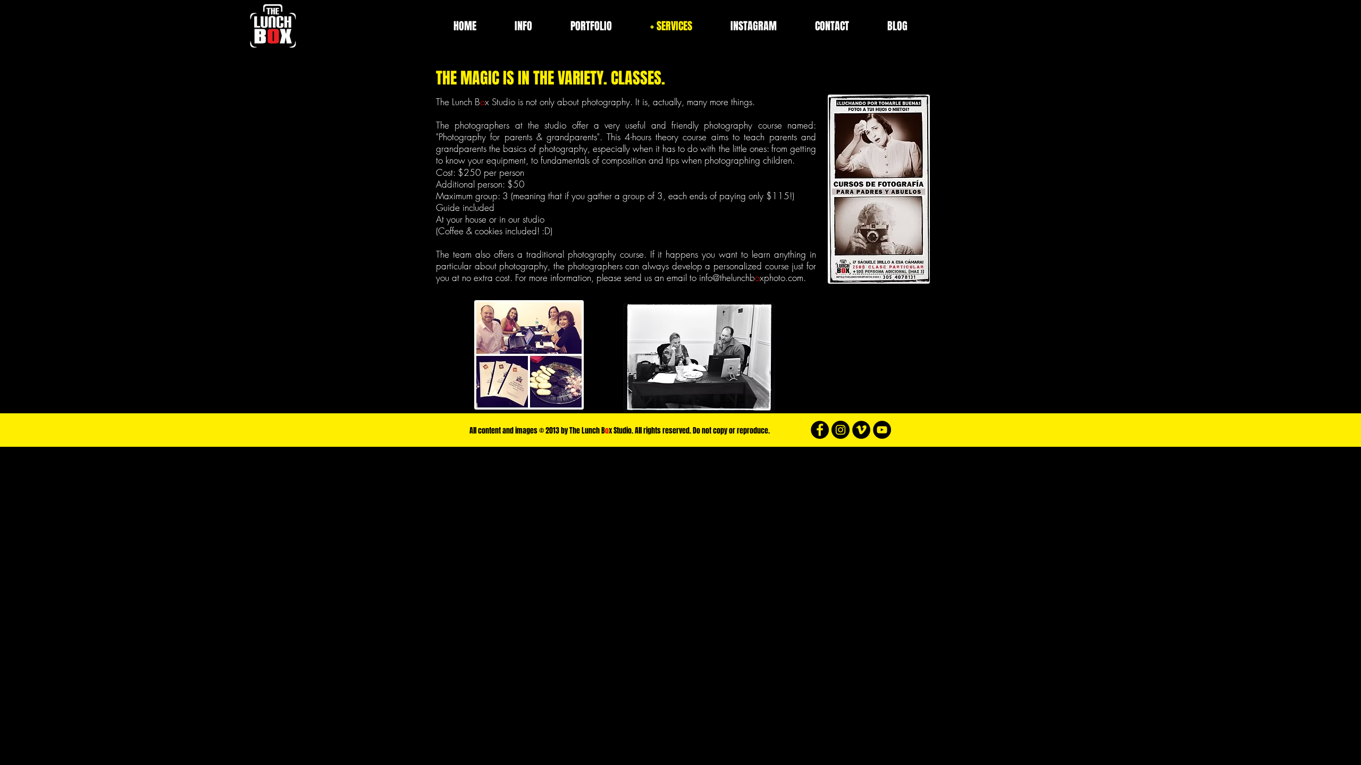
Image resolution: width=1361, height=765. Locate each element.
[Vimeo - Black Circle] (861, 430)
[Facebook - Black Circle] (820, 430)
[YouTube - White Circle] (882, 430)
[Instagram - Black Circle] (840, 430)
